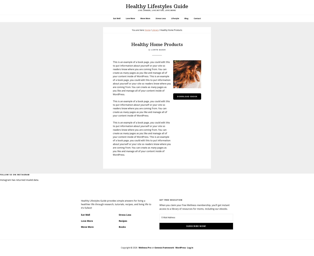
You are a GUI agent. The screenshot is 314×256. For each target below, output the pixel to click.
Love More (87, 220)
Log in (190, 247)
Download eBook (187, 96)
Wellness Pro (145, 247)
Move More (87, 226)
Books (122, 226)
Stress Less (125, 214)
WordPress (180, 247)
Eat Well (85, 214)
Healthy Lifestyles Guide (157, 6)
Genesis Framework (164, 247)
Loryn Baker (158, 50)
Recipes (123, 220)
